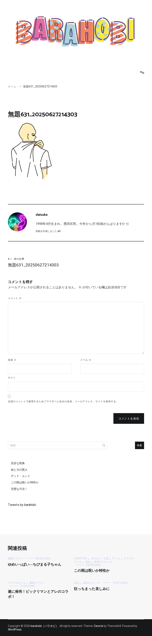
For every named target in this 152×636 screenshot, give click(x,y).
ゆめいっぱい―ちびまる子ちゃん (34, 565)
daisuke (42, 215)
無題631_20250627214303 (33, 262)
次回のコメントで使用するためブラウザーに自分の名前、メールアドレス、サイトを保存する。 (63, 401)
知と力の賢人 (19, 469)
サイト (12, 377)
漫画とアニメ (15, 558)
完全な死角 (18, 463)
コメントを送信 (128, 418)
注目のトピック (103, 561)
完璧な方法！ (19, 488)
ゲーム (116, 558)
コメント (15, 298)
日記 (87, 561)
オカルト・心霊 (100, 558)
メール (85, 360)
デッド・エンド (20, 476)
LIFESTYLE (80, 558)
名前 (12, 360)
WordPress (15, 629)
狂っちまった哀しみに (92, 589)
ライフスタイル (17, 582)
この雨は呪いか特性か (25, 482)
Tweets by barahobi (22, 505)
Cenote (98, 625)
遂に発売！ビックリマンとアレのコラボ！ (38, 594)
